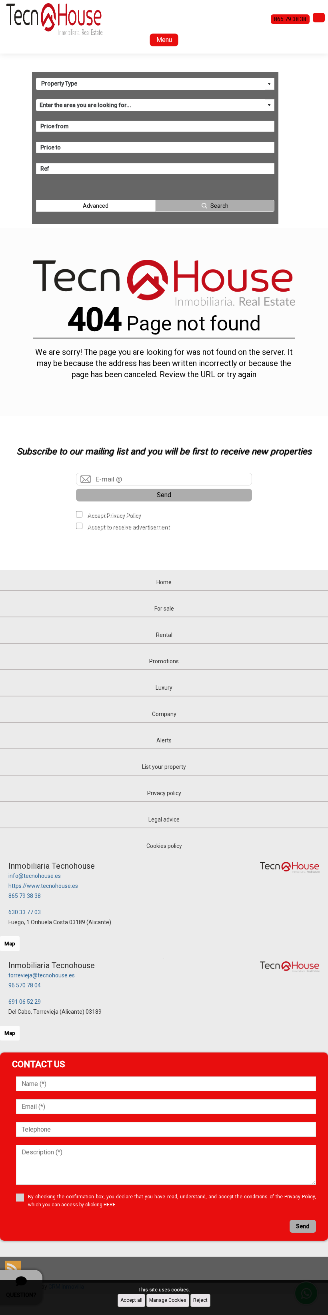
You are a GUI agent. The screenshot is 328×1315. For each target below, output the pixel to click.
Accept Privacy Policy (114, 515)
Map (9, 944)
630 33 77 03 (24, 912)
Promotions (164, 661)
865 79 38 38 (24, 896)
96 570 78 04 (24, 985)
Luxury (164, 687)
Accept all (131, 1300)
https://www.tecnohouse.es (43, 886)
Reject (200, 1300)
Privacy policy (164, 793)
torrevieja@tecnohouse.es (41, 975)
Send (164, 495)
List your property (164, 767)
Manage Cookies (167, 1300)
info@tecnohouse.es (34, 876)
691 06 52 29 (24, 1002)
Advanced (95, 206)
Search (219, 206)
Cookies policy (164, 846)
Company (164, 714)
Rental (164, 635)
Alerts (164, 740)
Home (164, 582)
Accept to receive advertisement (128, 527)
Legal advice (164, 819)
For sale (164, 608)
